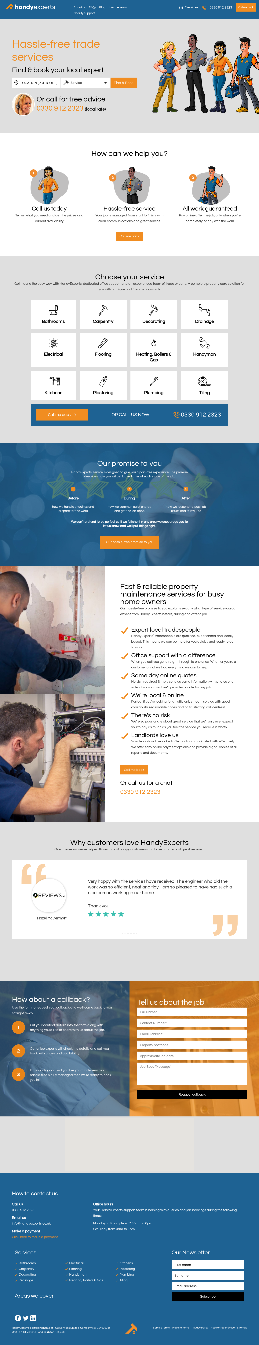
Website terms (180, 1327)
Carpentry (26, 1269)
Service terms (161, 1327)
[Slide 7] (133, 933)
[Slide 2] (124, 933)
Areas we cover (34, 1296)
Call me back (60, 415)
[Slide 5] (130, 933)
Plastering (127, 1269)
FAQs (92, 7)
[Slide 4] (128, 933)
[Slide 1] (122, 933)
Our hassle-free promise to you (129, 542)
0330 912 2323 (221, 7)
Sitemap (242, 1327)
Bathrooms (27, 1263)
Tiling (123, 1280)
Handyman (77, 1274)
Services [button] (191, 7)
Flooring (75, 1269)
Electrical (76, 1263)
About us (80, 7)
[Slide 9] (136, 933)
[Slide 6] (131, 933)
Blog (102, 7)
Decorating (27, 1274)
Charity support (84, 13)
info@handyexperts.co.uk (31, 1223)
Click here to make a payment (35, 1237)
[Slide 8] (134, 933)
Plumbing (126, 1274)
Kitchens (126, 1263)
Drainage (26, 1280)
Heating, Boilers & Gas (86, 1280)
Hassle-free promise (223, 1327)
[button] (15, 899)
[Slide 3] (126, 933)
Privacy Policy (200, 1327)
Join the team (117, 7)
